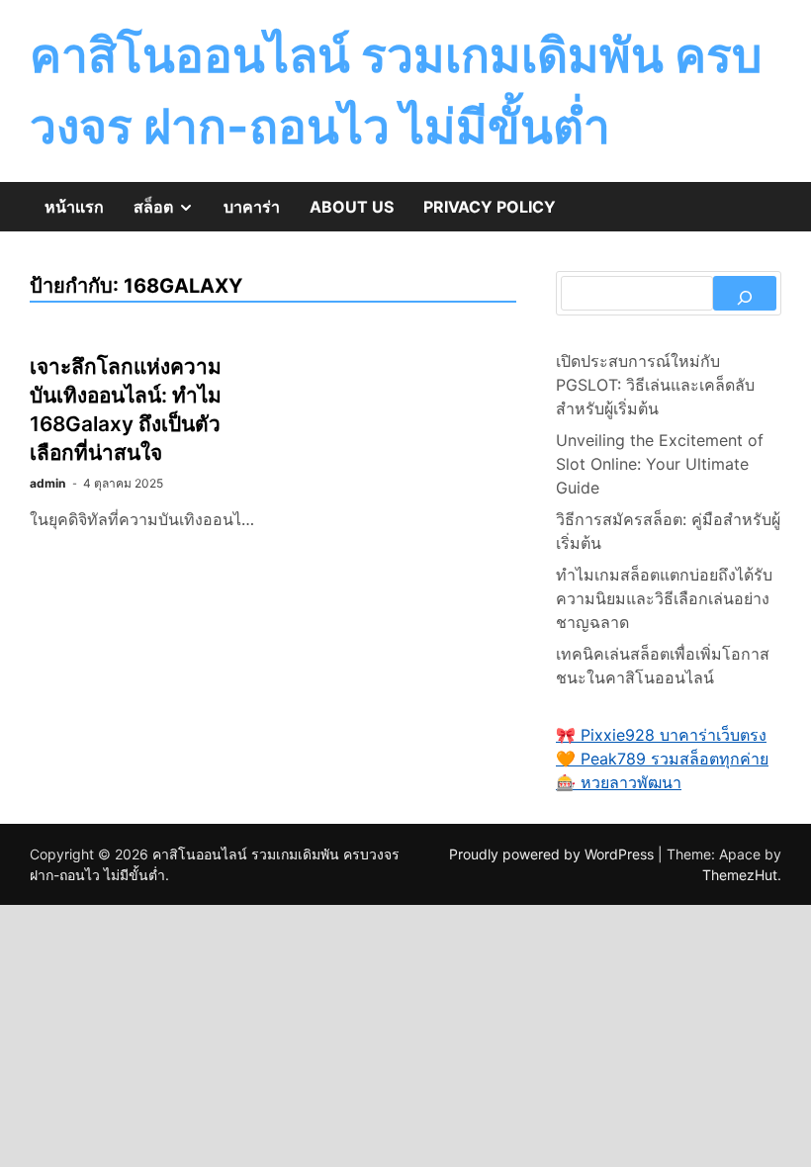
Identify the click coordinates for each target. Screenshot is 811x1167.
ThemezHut (739, 874)
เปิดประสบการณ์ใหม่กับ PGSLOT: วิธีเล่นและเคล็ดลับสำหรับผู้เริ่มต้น (655, 384)
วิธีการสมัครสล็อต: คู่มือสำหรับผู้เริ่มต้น (668, 531)
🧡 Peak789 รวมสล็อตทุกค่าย (662, 758)
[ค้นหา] (744, 293)
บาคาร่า (252, 207)
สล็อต (171, 213)
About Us (352, 207)
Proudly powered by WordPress (553, 854)
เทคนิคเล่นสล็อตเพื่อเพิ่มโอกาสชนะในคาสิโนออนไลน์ (662, 665)
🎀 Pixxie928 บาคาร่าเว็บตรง (661, 735)
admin (47, 483)
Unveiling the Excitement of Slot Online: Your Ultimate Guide (660, 463)
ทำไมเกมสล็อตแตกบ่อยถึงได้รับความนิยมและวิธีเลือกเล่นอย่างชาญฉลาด (664, 598)
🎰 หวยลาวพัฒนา (618, 782)
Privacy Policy (489, 207)
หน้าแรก (74, 207)
